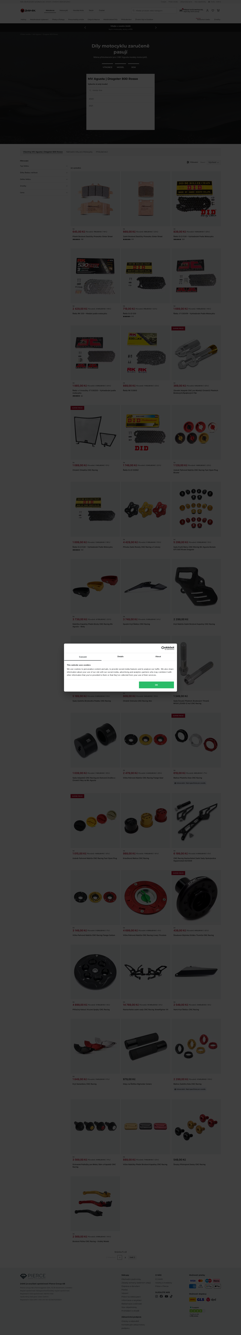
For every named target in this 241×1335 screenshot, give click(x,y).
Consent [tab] (83, 657)
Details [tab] (120, 656)
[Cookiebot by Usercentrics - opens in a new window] (163, 648)
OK (156, 685)
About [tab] (158, 656)
